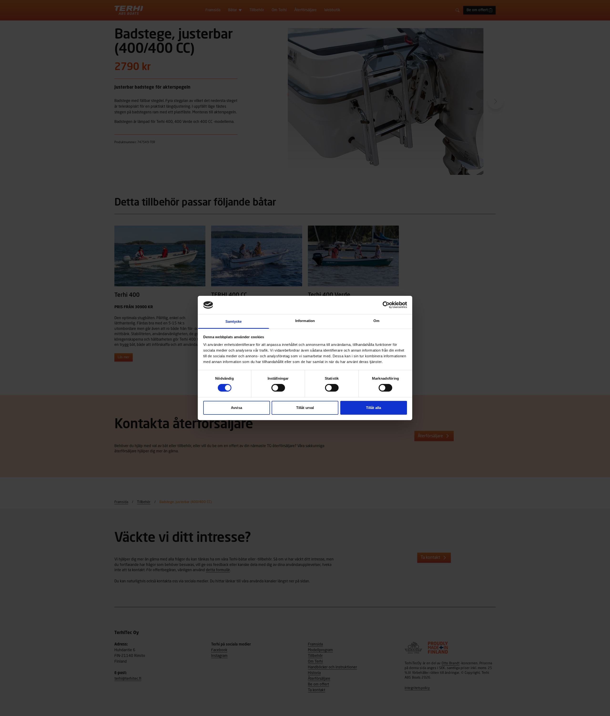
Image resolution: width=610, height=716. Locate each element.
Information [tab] (305, 321)
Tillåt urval (305, 408)
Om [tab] (376, 321)
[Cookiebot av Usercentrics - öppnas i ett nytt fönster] (386, 304)
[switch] (278, 388)
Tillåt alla (373, 408)
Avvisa (236, 408)
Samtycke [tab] (233, 321)
